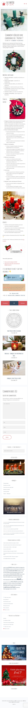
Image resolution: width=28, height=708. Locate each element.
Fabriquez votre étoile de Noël (14, 378)
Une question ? (6, 599)
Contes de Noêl (13, 570)
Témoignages (5, 483)
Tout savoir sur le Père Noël (8, 487)
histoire (8, 574)
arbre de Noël (5, 567)
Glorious (4, 574)
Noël (24, 295)
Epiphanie (15, 572)
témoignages (6, 589)
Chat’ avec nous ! (7, 597)
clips (7, 570)
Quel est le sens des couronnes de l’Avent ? (15, 530)
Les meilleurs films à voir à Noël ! (9, 558)
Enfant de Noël (10, 572)
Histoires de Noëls (6, 489)
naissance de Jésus (10, 579)
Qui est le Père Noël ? (7, 549)
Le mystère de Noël (6, 620)
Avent (10, 567)
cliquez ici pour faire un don (15, 290)
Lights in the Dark (7, 287)
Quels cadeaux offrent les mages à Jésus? (11, 542)
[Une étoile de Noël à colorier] (14, 320)
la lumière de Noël (12, 575)
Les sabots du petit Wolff (13, 528)
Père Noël (14, 582)
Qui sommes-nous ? (7, 601)
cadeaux (8, 569)
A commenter (13, 40)
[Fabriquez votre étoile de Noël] (14, 367)
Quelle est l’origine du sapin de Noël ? (10, 551)
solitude (19, 585)
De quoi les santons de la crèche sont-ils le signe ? (12, 544)
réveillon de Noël (15, 583)
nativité (15, 579)
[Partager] (14, 303)
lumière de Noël (19, 575)
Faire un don (6, 609)
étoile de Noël (13, 589)
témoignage (18, 587)
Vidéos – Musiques (6, 493)
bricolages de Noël (11, 295)
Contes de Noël (6, 491)
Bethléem (14, 567)
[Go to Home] (7, 5)
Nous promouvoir (6, 605)
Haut (14, 704)
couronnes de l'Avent (19, 295)
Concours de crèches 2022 (8, 603)
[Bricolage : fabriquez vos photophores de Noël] (14, 343)
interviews (22, 574)
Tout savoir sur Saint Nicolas (8, 622)
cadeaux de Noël (13, 569)
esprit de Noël (20, 572)
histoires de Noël (14, 574)
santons (9, 585)
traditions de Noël (9, 587)
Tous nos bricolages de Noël (11, 261)
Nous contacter (6, 607)
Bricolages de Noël (15, 293)
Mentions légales (16, 702)
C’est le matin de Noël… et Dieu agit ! (10, 547)
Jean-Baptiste (20, 40)
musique (12, 576)
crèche (19, 570)
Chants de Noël (19, 569)
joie (4, 575)
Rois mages (8, 583)
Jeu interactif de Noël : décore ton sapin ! (10, 556)
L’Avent (4, 618)
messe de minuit (6, 576)
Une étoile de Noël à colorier (14, 331)
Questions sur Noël (6, 485)
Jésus (6, 575)
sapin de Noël (14, 585)
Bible (17, 567)
